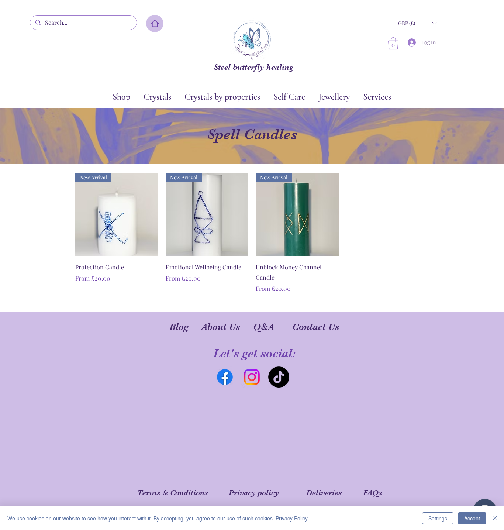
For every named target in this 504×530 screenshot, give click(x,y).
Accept (472, 518)
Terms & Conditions (172, 492)
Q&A (263, 326)
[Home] (154, 23)
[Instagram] (251, 377)
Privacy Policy (292, 518)
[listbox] (417, 23)
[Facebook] (224, 377)
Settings (437, 518)
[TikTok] (278, 377)
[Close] (495, 518)
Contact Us (315, 326)
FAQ (371, 492)
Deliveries (324, 492)
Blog (179, 326)
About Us (220, 326)
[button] (417, 23)
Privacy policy (254, 492)
